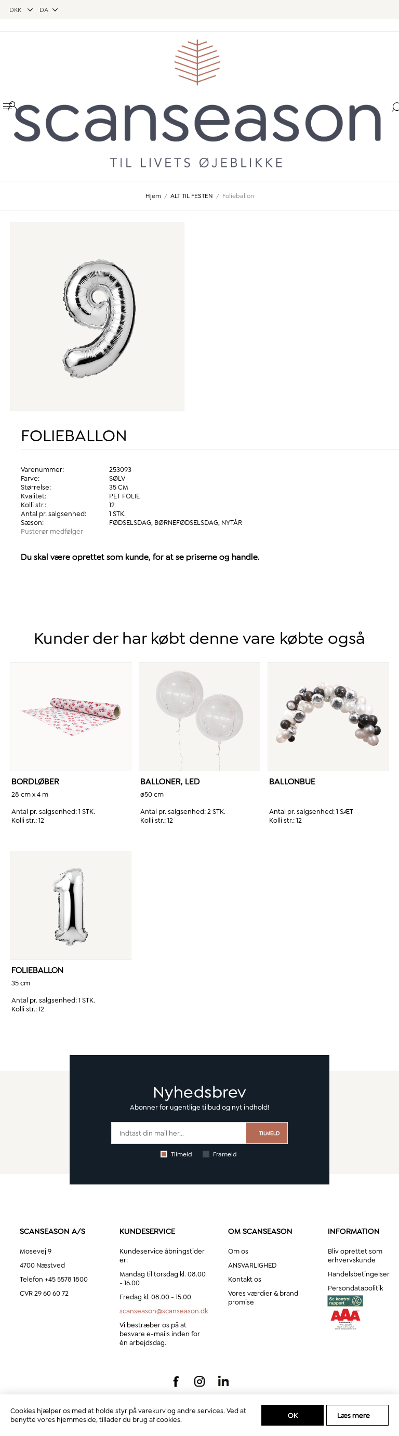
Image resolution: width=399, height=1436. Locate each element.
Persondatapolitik (355, 1288)
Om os (238, 1251)
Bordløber (35, 781)
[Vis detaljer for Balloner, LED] (199, 717)
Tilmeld (181, 1154)
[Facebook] (175, 1381)
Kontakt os (244, 1279)
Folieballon (37, 970)
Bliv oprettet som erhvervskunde (355, 1255)
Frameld (225, 1154)
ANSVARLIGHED (252, 1265)
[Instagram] (199, 1381)
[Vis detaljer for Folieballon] (70, 905)
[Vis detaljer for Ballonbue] (328, 717)
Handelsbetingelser (359, 1274)
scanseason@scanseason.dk (163, 1311)
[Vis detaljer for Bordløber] (70, 717)
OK (293, 1415)
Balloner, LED (170, 781)
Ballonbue (292, 781)
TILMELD (269, 1133)
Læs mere (353, 1415)
